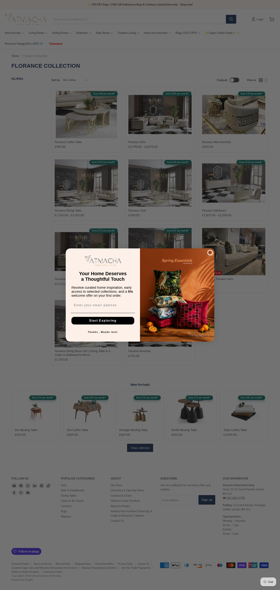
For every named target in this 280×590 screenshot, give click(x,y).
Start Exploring (103, 320)
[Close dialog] (210, 252)
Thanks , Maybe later (103, 332)
